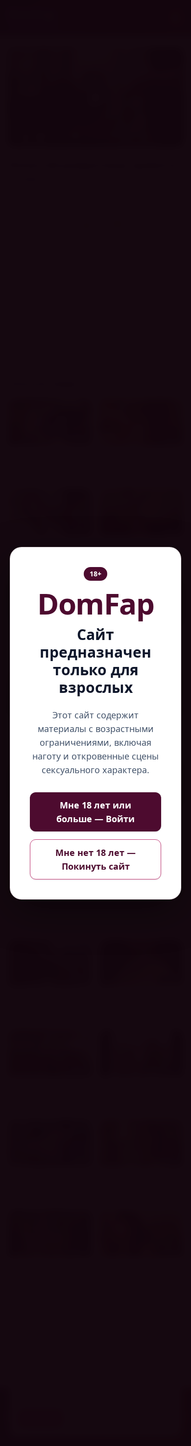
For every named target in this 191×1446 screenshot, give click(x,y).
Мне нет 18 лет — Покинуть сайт (95, 859)
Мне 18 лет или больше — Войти (95, 812)
